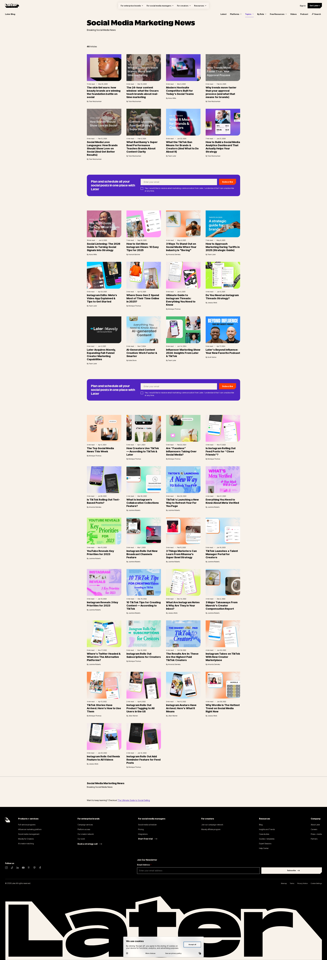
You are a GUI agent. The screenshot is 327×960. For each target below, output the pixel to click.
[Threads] (29, 867)
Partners (314, 839)
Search (317, 14)
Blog (261, 825)
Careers (314, 829)
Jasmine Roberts (134, 510)
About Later (315, 825)
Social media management (28, 834)
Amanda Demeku (174, 254)
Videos (293, 14)
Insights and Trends (267, 829)
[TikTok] (12, 867)
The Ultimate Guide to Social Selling (134, 800)
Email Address (144, 865)
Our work (81, 839)
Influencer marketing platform (30, 829)
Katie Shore (132, 360)
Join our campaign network (212, 825)
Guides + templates (266, 839)
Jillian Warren (133, 716)
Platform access (84, 829)
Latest (223, 14)
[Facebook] (40, 867)
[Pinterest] (34, 867)
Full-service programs (26, 825)
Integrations (143, 834)
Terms (292, 883)
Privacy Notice (302, 883)
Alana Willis (172, 98)
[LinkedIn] (17, 867)
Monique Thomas (135, 306)
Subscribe (227, 182)
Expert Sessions (265, 843)
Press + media (316, 834)
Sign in (303, 6)
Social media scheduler (147, 825)
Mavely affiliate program (210, 829)
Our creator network (86, 834)
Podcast (304, 14)
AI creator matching (26, 843)
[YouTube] (23, 867)
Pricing (141, 829)
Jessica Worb (212, 303)
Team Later (172, 156)
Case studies (264, 834)
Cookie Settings (316, 883)
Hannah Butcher (134, 254)
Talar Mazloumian (95, 101)
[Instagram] (6, 867)
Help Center (264, 848)
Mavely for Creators (26, 839)
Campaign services (85, 825)
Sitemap (284, 883)
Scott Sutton (212, 357)
